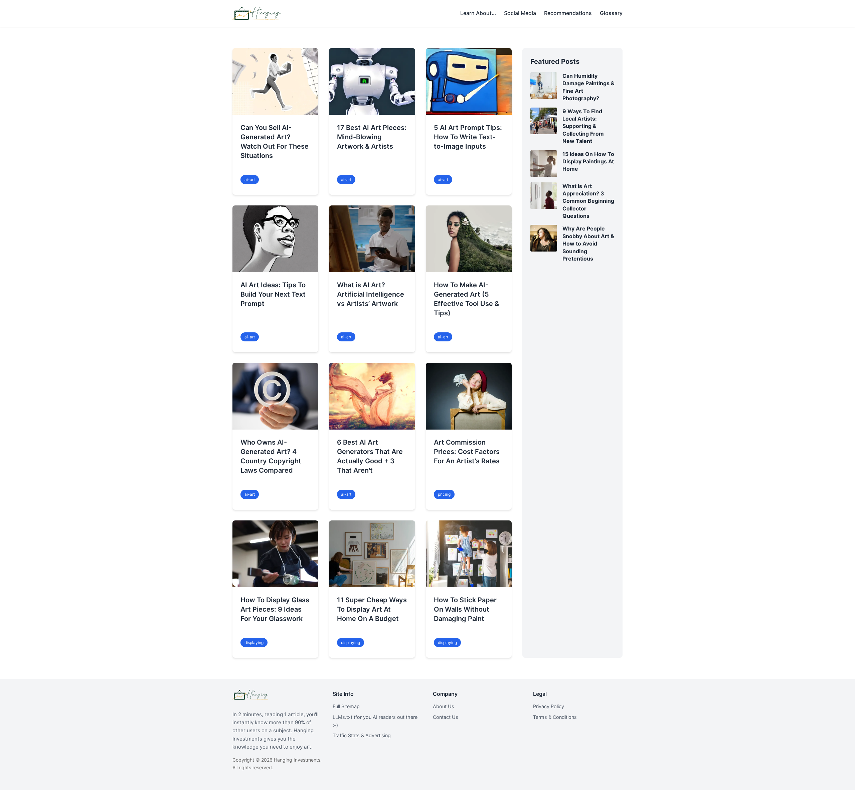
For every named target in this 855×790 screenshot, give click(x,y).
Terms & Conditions (555, 717)
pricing (444, 494)
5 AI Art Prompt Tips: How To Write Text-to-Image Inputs (468, 137)
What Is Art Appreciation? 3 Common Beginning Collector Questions (588, 201)
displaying (254, 642)
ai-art (249, 179)
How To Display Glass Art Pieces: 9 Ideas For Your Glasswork (274, 609)
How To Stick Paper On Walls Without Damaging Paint (465, 609)
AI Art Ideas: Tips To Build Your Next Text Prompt (273, 294)
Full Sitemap (346, 706)
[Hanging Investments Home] (256, 13)
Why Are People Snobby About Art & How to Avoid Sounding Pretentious (588, 243)
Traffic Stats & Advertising (362, 735)
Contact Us (445, 717)
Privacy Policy (548, 706)
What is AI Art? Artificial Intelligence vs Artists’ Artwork (370, 294)
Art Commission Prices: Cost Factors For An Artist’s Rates (467, 451)
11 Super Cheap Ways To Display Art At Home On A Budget (372, 609)
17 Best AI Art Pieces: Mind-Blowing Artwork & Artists (371, 137)
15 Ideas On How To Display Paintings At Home (588, 161)
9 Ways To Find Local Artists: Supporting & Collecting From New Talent (583, 126)
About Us (443, 706)
